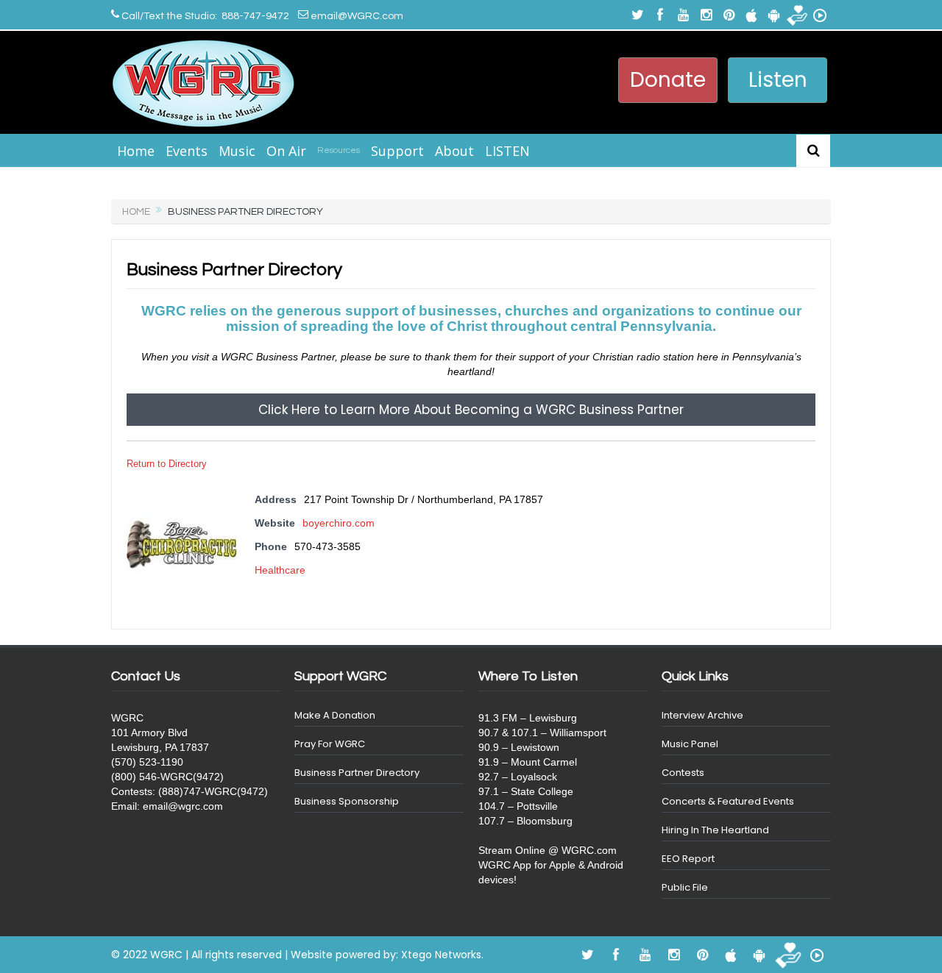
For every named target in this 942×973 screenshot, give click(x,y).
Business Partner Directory (356, 773)
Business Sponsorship (346, 801)
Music (237, 151)
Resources (338, 150)
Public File (685, 887)
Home (136, 151)
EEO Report (688, 859)
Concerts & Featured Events (728, 801)
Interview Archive (702, 715)
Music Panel (690, 744)
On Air (286, 151)
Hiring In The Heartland (715, 830)
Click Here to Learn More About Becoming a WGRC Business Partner (471, 409)
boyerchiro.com (338, 523)
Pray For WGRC (329, 744)
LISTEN (507, 151)
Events (187, 151)
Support (397, 151)
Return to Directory (167, 463)
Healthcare (280, 570)
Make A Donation (334, 715)
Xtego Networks (441, 954)
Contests (683, 773)
